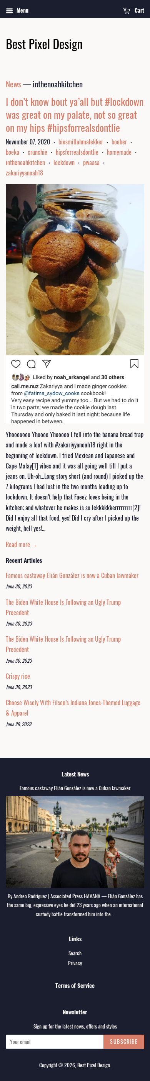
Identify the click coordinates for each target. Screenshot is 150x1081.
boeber (119, 141)
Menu (21, 10)
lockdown (64, 162)
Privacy (75, 963)
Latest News (75, 774)
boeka (12, 152)
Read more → (22, 544)
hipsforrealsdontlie (77, 152)
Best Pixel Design (93, 1065)
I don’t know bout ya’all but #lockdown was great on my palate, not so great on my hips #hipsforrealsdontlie (74, 114)
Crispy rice (18, 676)
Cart (138, 10)
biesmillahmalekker (80, 141)
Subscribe (124, 1041)
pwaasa (91, 162)
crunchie (37, 152)
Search (75, 953)
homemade (119, 152)
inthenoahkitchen (25, 162)
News (13, 84)
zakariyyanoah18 (24, 172)
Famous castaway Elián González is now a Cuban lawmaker (72, 575)
